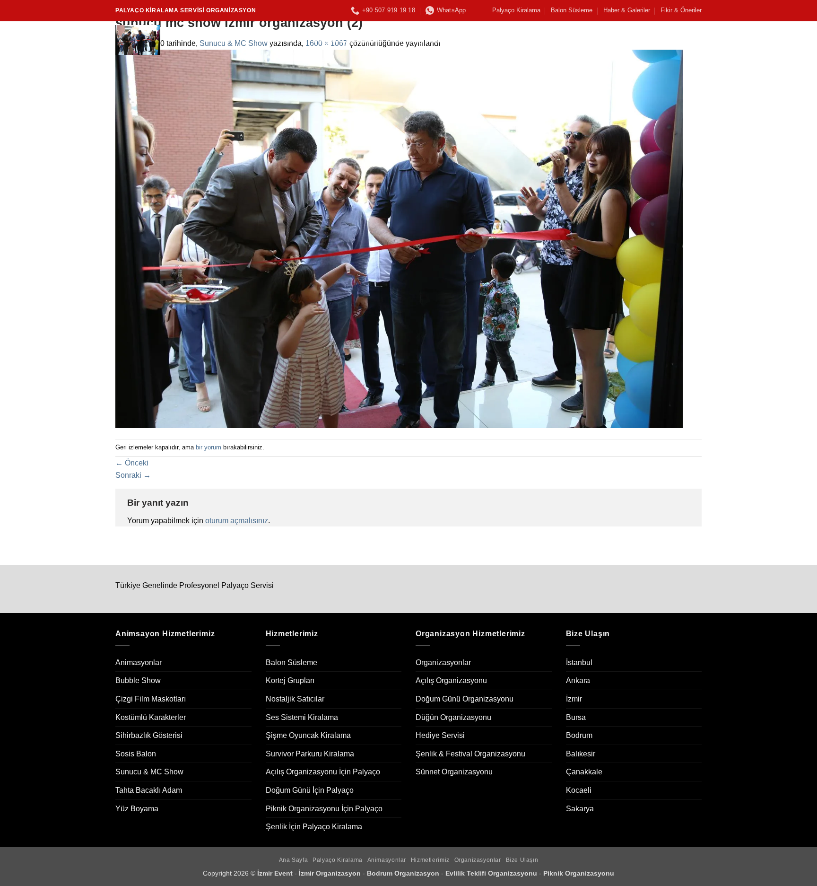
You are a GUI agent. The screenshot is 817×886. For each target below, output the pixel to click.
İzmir (574, 699)
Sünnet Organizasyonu (454, 772)
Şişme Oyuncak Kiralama (308, 735)
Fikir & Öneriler (681, 10)
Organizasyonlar (550, 40)
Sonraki (133, 475)
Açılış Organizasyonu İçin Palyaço (323, 772)
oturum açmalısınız (236, 521)
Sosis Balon (135, 754)
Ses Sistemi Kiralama (302, 717)
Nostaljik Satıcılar (295, 699)
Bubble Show (138, 680)
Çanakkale (584, 772)
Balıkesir (580, 754)
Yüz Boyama (136, 809)
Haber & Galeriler (626, 10)
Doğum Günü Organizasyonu (464, 699)
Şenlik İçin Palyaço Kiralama (314, 827)
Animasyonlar (418, 40)
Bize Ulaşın (615, 40)
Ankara (578, 680)
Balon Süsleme (571, 10)
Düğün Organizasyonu (453, 717)
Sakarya (580, 809)
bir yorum (208, 447)
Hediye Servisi (440, 735)
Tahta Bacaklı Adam (148, 790)
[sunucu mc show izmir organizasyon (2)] (399, 238)
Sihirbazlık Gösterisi (149, 735)
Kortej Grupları (290, 680)
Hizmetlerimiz (481, 40)
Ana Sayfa (288, 40)
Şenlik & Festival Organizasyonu (470, 754)
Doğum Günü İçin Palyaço (310, 790)
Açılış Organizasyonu (451, 680)
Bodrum (579, 735)
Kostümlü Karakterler (150, 717)
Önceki (131, 463)
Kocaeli (578, 790)
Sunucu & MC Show (149, 772)
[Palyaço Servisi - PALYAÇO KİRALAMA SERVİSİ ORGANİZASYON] (185, 40)
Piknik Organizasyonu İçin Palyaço (324, 809)
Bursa (576, 717)
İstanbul (579, 662)
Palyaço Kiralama (516, 10)
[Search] (697, 40)
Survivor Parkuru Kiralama (310, 754)
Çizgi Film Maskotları (150, 699)
